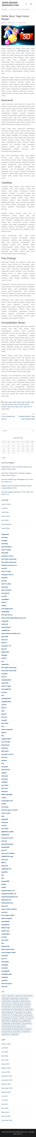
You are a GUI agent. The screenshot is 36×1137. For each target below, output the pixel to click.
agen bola (10, 995)
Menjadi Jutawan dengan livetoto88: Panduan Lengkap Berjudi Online (16, 487)
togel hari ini (27, 406)
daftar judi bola (25, 1001)
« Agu (3, 458)
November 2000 (6, 1120)
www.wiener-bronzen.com (10, 3)
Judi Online (5, 512)
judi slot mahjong (17, 1009)
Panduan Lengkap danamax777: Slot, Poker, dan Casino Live (17, 493)
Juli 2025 (4, 1096)
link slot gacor (28, 1015)
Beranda (4, 9)
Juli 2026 (4, 1048)
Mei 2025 (4, 1104)
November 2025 (6, 1080)
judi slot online (29, 1009)
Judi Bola (4, 508)
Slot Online (5, 520)
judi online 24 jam (18, 1006)
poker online (5, 1020)
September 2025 (7, 1088)
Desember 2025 (6, 1076)
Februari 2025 (6, 1116)
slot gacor (28, 1029)
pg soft (22, 1017)
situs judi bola (16, 1023)
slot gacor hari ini (7, 1031)
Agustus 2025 (6, 1092)
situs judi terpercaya (8, 1026)
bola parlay (15, 1001)
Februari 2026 (6, 1068)
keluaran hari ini (13, 404)
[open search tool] (26, 4)
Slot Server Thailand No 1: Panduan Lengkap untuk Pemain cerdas (16, 474)
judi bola (27, 1004)
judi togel (4, 404)
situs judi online (27, 1023)
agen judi (18, 995)
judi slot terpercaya (7, 1012)
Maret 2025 (5, 1112)
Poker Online (5, 516)
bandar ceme (24, 998)
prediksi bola (26, 1020)
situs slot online (6, 1029)
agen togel (12, 402)
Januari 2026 (5, 1072)
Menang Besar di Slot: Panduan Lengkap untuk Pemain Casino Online (16, 468)
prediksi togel (5, 406)
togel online (5, 409)
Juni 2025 (4, 1100)
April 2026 (4, 1060)
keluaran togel (24, 404)
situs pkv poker (20, 1026)
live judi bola (5, 1017)
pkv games (30, 1017)
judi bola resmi (6, 1006)
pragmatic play (16, 1020)
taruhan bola (26, 1031)
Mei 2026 (4, 1056)
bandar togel (29, 402)
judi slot (27, 1006)
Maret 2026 (5, 1064)
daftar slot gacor (18, 1004)
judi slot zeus (19, 1012)
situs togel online (17, 406)
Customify (19, 1134)
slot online (17, 1031)
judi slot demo (6, 1009)
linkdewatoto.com (23, 51)
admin (4, 22)
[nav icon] (31, 4)
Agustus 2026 (6, 1044)
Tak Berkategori (6, 524)
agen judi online (27, 995)
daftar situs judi (6, 1004)
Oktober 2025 (6, 1084)
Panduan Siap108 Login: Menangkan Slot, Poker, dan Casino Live (17, 481)
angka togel (20, 402)
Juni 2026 (4, 1052)
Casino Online (5, 504)
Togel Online (22, 22)
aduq (3, 995)
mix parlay (15, 1017)
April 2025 (4, 1108)
